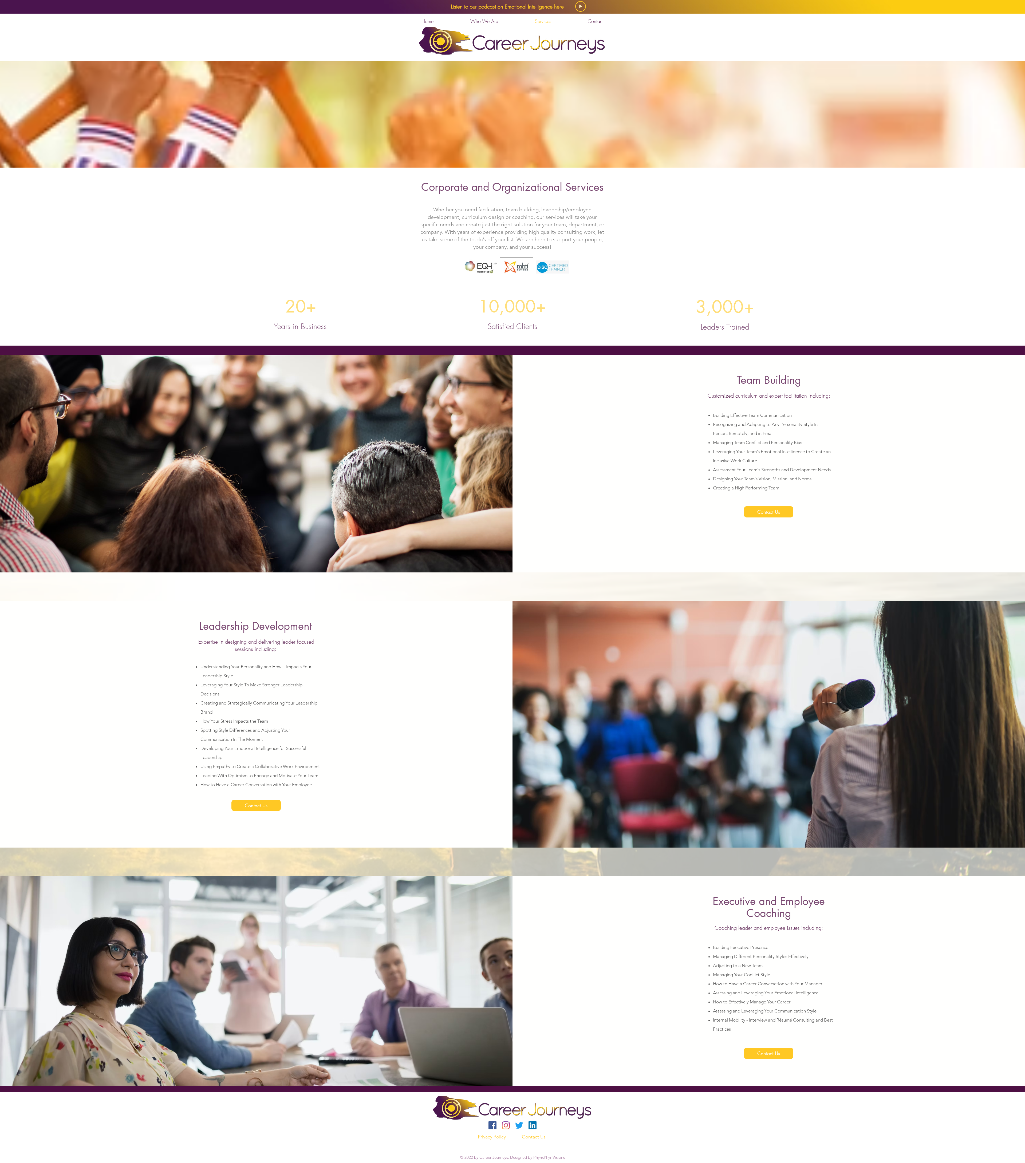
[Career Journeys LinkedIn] (533, 1125)
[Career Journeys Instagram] (506, 1125)
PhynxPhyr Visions (549, 1157)
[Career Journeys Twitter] (519, 1125)
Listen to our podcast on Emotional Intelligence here (507, 6)
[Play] (580, 6)
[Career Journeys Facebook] (492, 1125)
